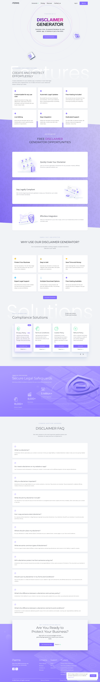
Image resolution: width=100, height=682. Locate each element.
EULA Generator (65, 672)
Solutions (53, 668)
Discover (49, 3)
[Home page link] (15, 3)
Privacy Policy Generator (67, 663)
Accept (93, 675)
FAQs (52, 663)
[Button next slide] (83, 354)
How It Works (42, 663)
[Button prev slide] (80, 354)
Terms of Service (45, 680)
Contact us (57, 3)
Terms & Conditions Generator (69, 665)
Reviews (41, 665)
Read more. (71, 677)
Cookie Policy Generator (67, 668)
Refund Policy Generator (67, 670)
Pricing (43, 3)
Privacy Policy (63, 680)
